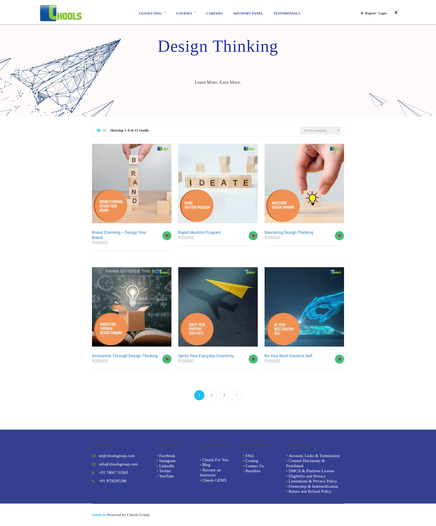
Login (382, 13)
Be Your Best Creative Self (288, 355)
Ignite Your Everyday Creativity (206, 355)
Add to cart (166, 235)
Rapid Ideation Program (199, 232)
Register (370, 13)
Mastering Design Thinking (289, 232)
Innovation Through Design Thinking (125, 355)
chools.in (99, 515)
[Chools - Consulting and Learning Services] (81, 13)
